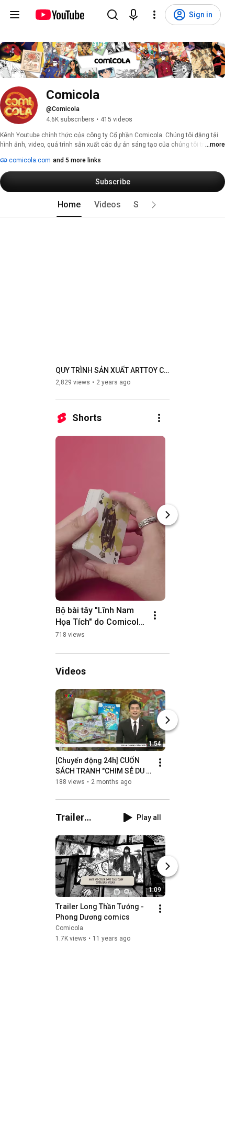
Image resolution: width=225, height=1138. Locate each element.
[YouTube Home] (59, 14)
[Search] (112, 14)
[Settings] (154, 14)
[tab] (69, 204)
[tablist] (112, 204)
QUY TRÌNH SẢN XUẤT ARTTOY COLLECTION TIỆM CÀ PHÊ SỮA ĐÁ (112, 370)
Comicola (69, 928)
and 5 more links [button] (77, 160)
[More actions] (159, 417)
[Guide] (14, 14)
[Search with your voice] (133, 14)
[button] (153, 204)
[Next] (167, 514)
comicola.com (29, 160)
